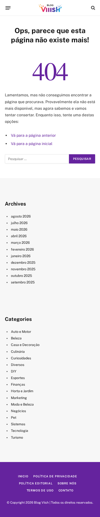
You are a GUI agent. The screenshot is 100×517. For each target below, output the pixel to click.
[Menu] (8, 7)
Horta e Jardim (22, 391)
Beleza (16, 338)
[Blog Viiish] (50, 7)
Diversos (17, 365)
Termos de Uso (40, 490)
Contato (66, 490)
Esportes (18, 378)
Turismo (17, 437)
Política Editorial (36, 483)
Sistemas (18, 424)
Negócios (18, 411)
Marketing (19, 398)
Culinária (18, 352)
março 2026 (20, 243)
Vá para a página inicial (31, 143)
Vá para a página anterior (33, 135)
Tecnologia (19, 431)
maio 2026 (19, 229)
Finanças (18, 384)
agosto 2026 (21, 216)
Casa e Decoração (25, 345)
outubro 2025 (21, 276)
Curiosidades (21, 358)
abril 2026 (19, 236)
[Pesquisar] (92, 7)
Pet (13, 417)
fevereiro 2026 (22, 249)
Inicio (23, 476)
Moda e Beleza (22, 404)
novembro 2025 (23, 269)
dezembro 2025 (23, 262)
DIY (14, 371)
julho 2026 (19, 223)
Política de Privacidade (55, 476)
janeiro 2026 (21, 256)
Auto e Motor (21, 332)
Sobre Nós (67, 483)
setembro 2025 (23, 282)
